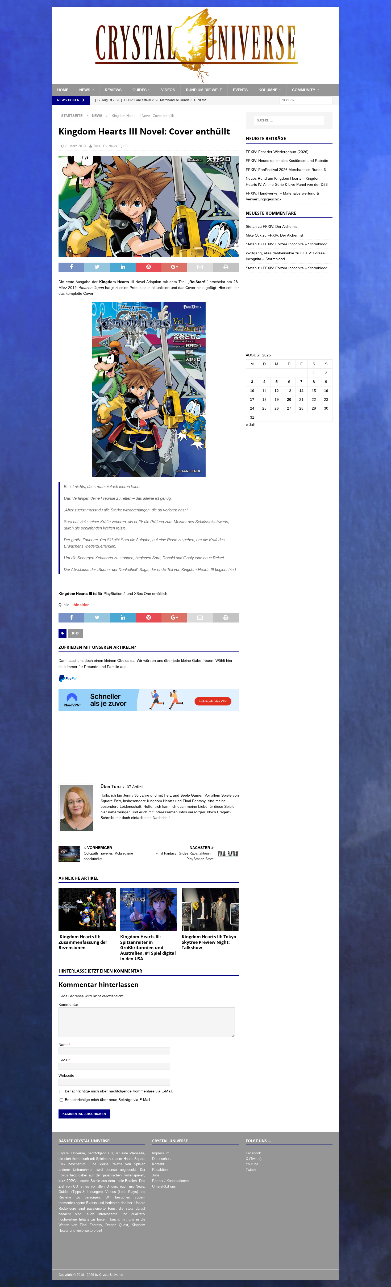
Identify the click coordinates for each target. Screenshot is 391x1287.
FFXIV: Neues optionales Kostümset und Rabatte (287, 160)
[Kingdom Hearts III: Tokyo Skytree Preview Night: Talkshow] (210, 909)
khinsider (80, 605)
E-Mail (64, 1060)
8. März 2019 (75, 146)
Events (240, 90)
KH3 (75, 633)
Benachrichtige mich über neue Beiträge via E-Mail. (108, 1099)
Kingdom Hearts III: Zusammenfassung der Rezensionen (83, 942)
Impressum (160, 1153)
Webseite (66, 1075)
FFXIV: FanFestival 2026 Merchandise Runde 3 (286, 169)
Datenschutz (162, 1159)
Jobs (156, 1175)
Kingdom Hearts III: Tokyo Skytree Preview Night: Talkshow (209, 942)
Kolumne (268, 90)
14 (301, 391)
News (84, 90)
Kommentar (68, 1004)
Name (64, 1044)
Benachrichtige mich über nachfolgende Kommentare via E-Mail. (119, 1091)
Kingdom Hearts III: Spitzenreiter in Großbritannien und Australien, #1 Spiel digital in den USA (148, 948)
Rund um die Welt (204, 90)
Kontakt (158, 1164)
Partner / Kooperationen (170, 1181)
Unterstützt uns (164, 1186)
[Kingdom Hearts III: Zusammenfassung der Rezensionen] (87, 909)
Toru (96, 146)
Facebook (253, 1153)
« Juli (250, 425)
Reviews (113, 90)
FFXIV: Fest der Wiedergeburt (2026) (277, 152)
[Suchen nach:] (305, 100)
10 (252, 391)
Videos (168, 90)
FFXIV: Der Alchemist (280, 226)
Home (62, 90)
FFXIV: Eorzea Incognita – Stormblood (295, 244)
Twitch (251, 1170)
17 (252, 399)
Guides (139, 90)
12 (276, 391)
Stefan (251, 226)
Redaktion (160, 1170)
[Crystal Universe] (195, 81)
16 (326, 391)
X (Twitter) (253, 1159)
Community (303, 90)
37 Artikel (135, 787)
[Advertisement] (149, 747)
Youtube (252, 1164)
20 (289, 399)
